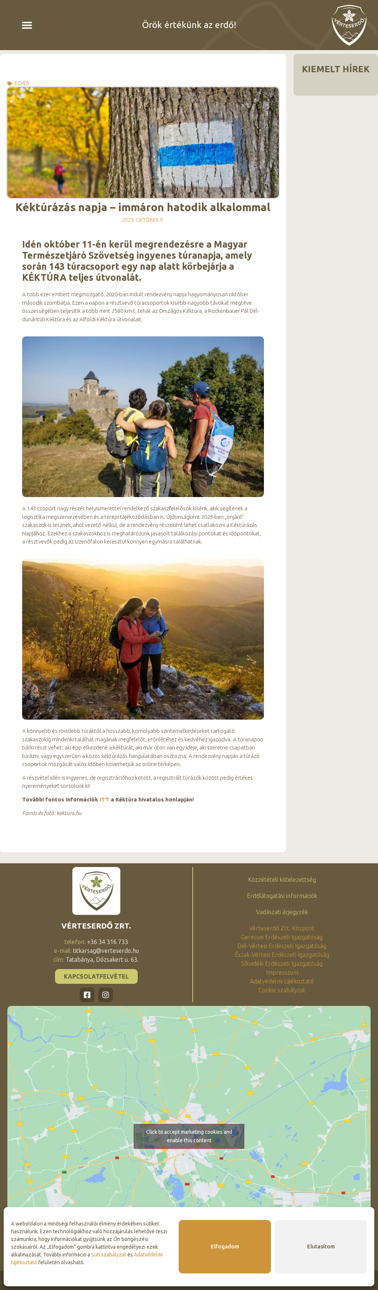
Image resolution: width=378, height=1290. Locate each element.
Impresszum (282, 972)
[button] (27, 25)
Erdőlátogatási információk (282, 895)
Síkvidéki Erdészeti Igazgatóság (282, 963)
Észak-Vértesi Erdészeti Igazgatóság (282, 954)
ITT (104, 799)
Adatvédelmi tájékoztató (282, 981)
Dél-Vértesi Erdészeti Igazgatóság (281, 946)
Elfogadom (225, 1246)
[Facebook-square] (87, 994)
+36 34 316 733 (107, 941)
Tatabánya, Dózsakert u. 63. (102, 959)
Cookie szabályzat (281, 990)
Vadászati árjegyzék (282, 912)
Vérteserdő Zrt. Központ (282, 928)
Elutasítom (321, 1246)
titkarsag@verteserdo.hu (106, 950)
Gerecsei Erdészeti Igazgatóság (282, 937)
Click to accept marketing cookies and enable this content (189, 1136)
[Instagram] (105, 994)
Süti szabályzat (108, 1255)
